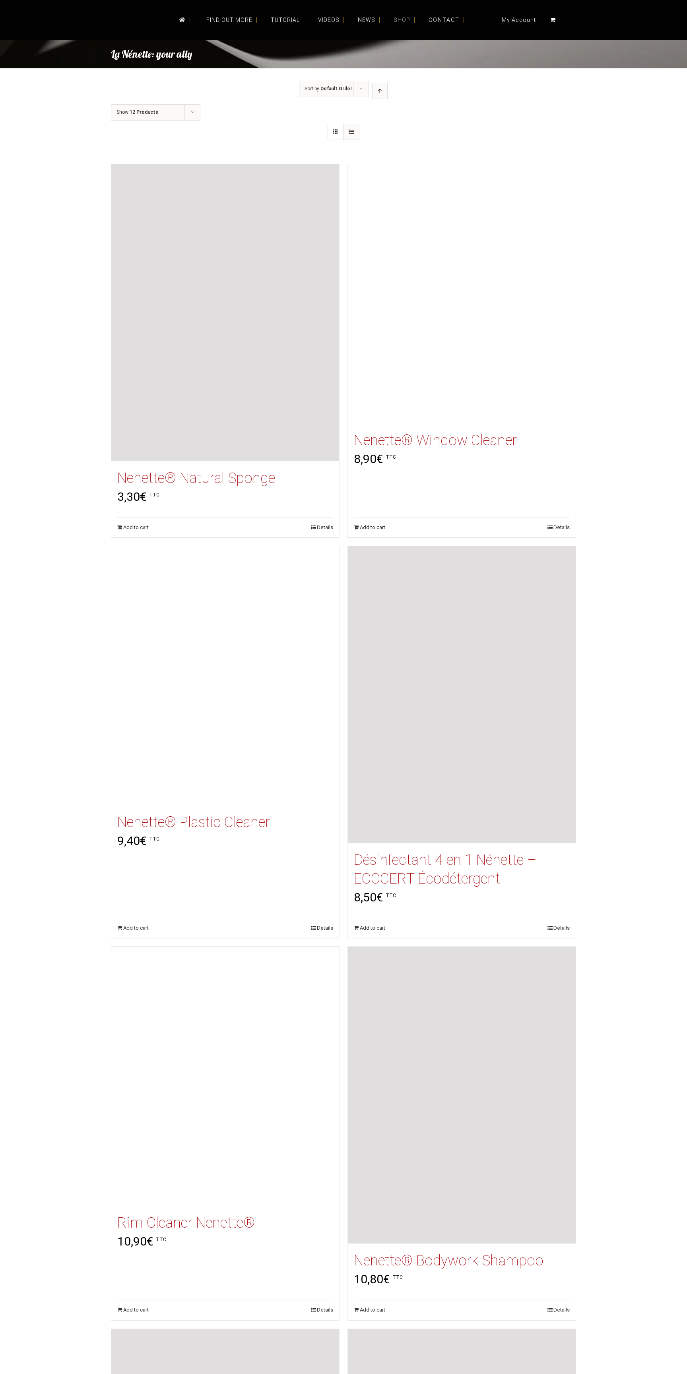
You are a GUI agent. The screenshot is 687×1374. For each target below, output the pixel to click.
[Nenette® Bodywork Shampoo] (462, 1095)
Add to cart (136, 527)
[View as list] (351, 132)
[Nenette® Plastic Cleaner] (225, 675)
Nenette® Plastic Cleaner (193, 822)
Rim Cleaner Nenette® (186, 1222)
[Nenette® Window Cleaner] (462, 293)
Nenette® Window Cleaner (435, 440)
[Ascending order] (380, 91)
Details (325, 527)
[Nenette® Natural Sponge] (225, 312)
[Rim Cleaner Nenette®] (225, 1076)
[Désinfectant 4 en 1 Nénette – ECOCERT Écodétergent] (462, 694)
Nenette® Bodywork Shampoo (448, 1260)
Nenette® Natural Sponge (196, 478)
